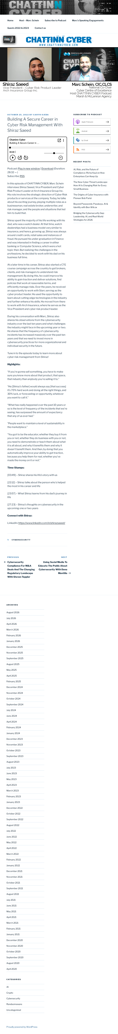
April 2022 (11, 848)
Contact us (40, 28)
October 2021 (13, 882)
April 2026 (11, 624)
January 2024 (13, 733)
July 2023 (11, 767)
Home (10, 20)
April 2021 (11, 917)
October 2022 (13, 813)
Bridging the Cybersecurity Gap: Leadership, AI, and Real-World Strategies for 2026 (88, 216)
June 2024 (11, 715)
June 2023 (11, 773)
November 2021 (14, 876)
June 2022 (11, 836)
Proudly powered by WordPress (21, 1027)
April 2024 (11, 721)
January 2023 (13, 802)
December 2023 (14, 739)
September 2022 (14, 819)
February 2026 (13, 635)
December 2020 (14, 940)
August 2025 (12, 664)
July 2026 (11, 618)
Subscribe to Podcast (55, 20)
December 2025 (14, 647)
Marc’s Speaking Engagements (88, 20)
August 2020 (13, 963)
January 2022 (13, 865)
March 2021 (12, 922)
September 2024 (14, 704)
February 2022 (13, 859)
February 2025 (13, 681)
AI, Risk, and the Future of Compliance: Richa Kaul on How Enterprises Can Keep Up (89, 173)
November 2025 (14, 652)
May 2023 (11, 779)
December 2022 (14, 808)
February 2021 (13, 928)
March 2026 (12, 629)
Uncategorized (13, 1010)
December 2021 (14, 871)
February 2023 (13, 796)
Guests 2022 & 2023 (18, 28)
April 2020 (11, 969)
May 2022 (11, 842)
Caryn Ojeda (41, 115)
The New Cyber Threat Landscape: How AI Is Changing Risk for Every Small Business (90, 185)
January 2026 (13, 641)
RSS (22, 176)
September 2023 (14, 756)
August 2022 (12, 825)
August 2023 (12, 761)
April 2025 (11, 675)
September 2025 (14, 658)
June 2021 (11, 905)
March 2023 (12, 790)
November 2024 (14, 693)
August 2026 (12, 612)
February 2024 (13, 727)
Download (47, 168)
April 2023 (11, 785)
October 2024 (13, 698)
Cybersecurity (21, 540)
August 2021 (12, 894)
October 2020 (13, 951)
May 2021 (11, 911)
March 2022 (12, 854)
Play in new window (29, 168)
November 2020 (14, 946)
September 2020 (15, 957)
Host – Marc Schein (29, 20)
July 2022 (11, 831)
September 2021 (14, 888)
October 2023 (13, 750)
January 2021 (13, 934)
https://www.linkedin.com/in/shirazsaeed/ (41, 523)
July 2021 (11, 900)
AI (7, 987)
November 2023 (14, 744)
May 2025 (11, 670)
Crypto (9, 992)
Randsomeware (14, 1004)
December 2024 (14, 687)
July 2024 (11, 710)
